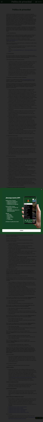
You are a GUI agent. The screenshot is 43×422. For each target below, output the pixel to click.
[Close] (41, 189)
